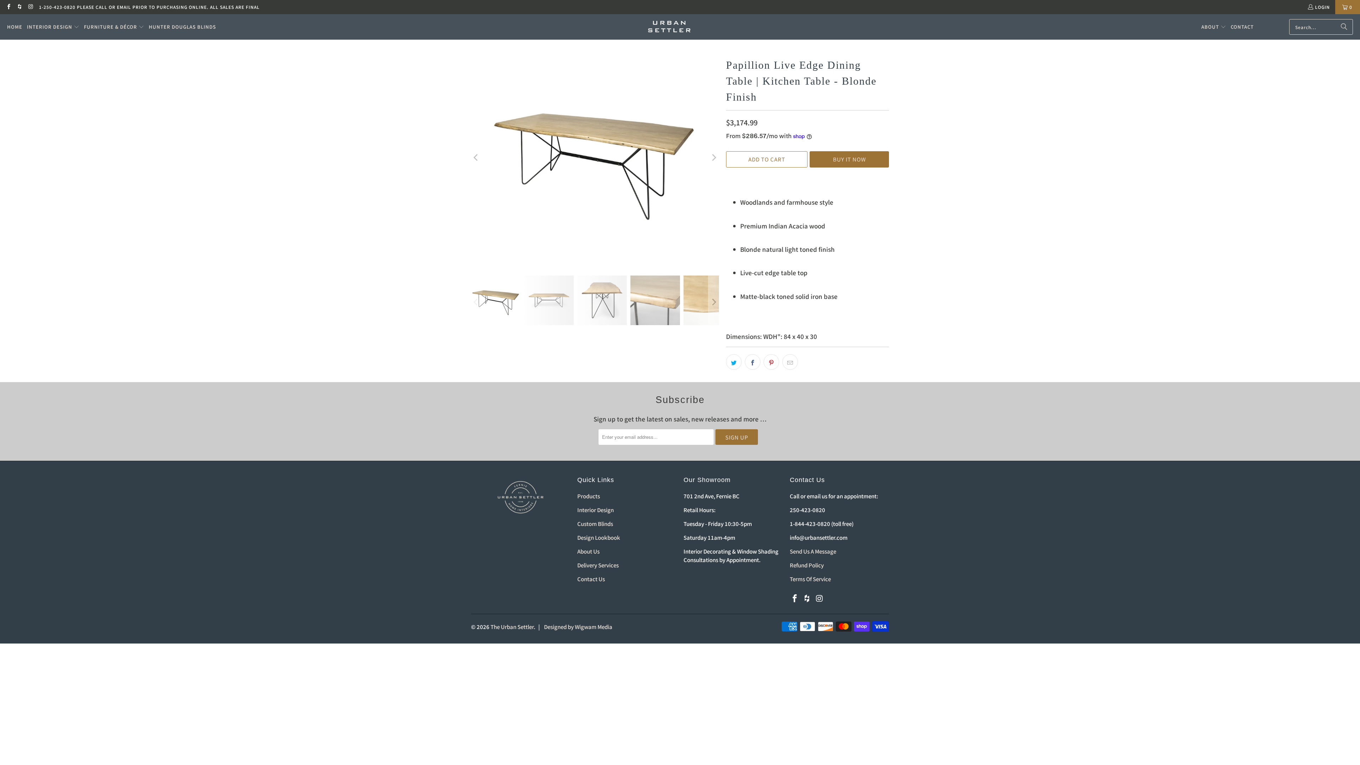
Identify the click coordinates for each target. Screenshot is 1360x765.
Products (588, 496)
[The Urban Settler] (669, 27)
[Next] (713, 157)
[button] (53, 27)
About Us (588, 551)
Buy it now (849, 159)
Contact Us (591, 579)
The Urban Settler (512, 626)
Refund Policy (807, 565)
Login (1322, 7)
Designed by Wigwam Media (578, 626)
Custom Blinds (595, 523)
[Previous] (476, 157)
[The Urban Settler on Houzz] (19, 7)
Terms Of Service (810, 579)
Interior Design (595, 510)
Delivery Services (598, 565)
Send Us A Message (813, 551)
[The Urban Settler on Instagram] (31, 7)
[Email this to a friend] (790, 362)
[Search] (1344, 27)
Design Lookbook (598, 537)
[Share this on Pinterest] (771, 362)
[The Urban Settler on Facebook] (8, 7)
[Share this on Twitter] (734, 362)
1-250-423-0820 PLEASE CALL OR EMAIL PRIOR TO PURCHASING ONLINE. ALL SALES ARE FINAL (149, 7)
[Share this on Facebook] (752, 362)
